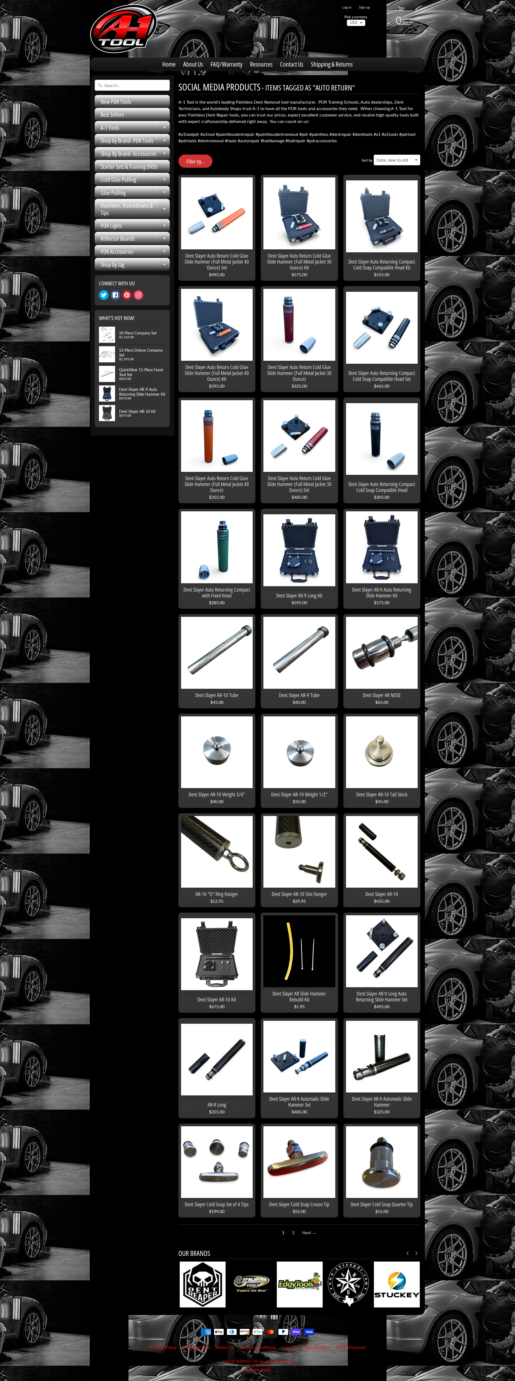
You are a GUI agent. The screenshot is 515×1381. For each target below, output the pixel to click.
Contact (288, 1347)
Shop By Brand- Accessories (135, 155)
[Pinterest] (127, 295)
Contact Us (291, 64)
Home (169, 64)
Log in (346, 7)
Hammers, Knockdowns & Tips (135, 209)
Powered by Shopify (257, 1370)
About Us (193, 64)
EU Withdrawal (350, 1347)
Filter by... (195, 161)
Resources (261, 64)
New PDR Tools (116, 101)
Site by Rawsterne (258, 1365)
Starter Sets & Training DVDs (129, 166)
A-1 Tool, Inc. (255, 1361)
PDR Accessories (135, 252)
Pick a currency (355, 17)
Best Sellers (112, 114)
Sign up (364, 7)
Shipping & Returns (332, 64)
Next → (309, 1232)
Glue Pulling (135, 193)
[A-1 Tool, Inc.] (123, 28)
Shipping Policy (316, 1347)
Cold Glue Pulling (135, 180)
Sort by (367, 160)
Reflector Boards (135, 239)
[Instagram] (138, 295)
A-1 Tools (135, 128)
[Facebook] (115, 295)
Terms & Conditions (257, 1347)
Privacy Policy (163, 1347)
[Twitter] (104, 295)
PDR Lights (135, 226)
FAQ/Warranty (226, 64)
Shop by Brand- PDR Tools (135, 141)
